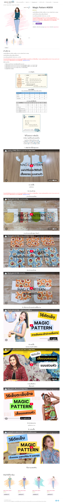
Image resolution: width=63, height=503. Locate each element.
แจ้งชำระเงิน (41, 2)
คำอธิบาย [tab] (6, 47)
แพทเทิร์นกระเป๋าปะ (36, 21)
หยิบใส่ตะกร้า (38, 23)
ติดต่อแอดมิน (48, 2)
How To (27, 2)
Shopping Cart (34, 2)
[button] (29, 8)
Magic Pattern (47, 26)
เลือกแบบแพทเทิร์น (20, 2)
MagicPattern (56, 26)
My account (56, 2)
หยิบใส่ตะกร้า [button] (6, 494)
